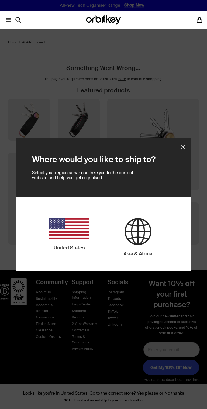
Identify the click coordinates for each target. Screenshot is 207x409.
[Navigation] (7, 20)
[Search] (19, 20)
